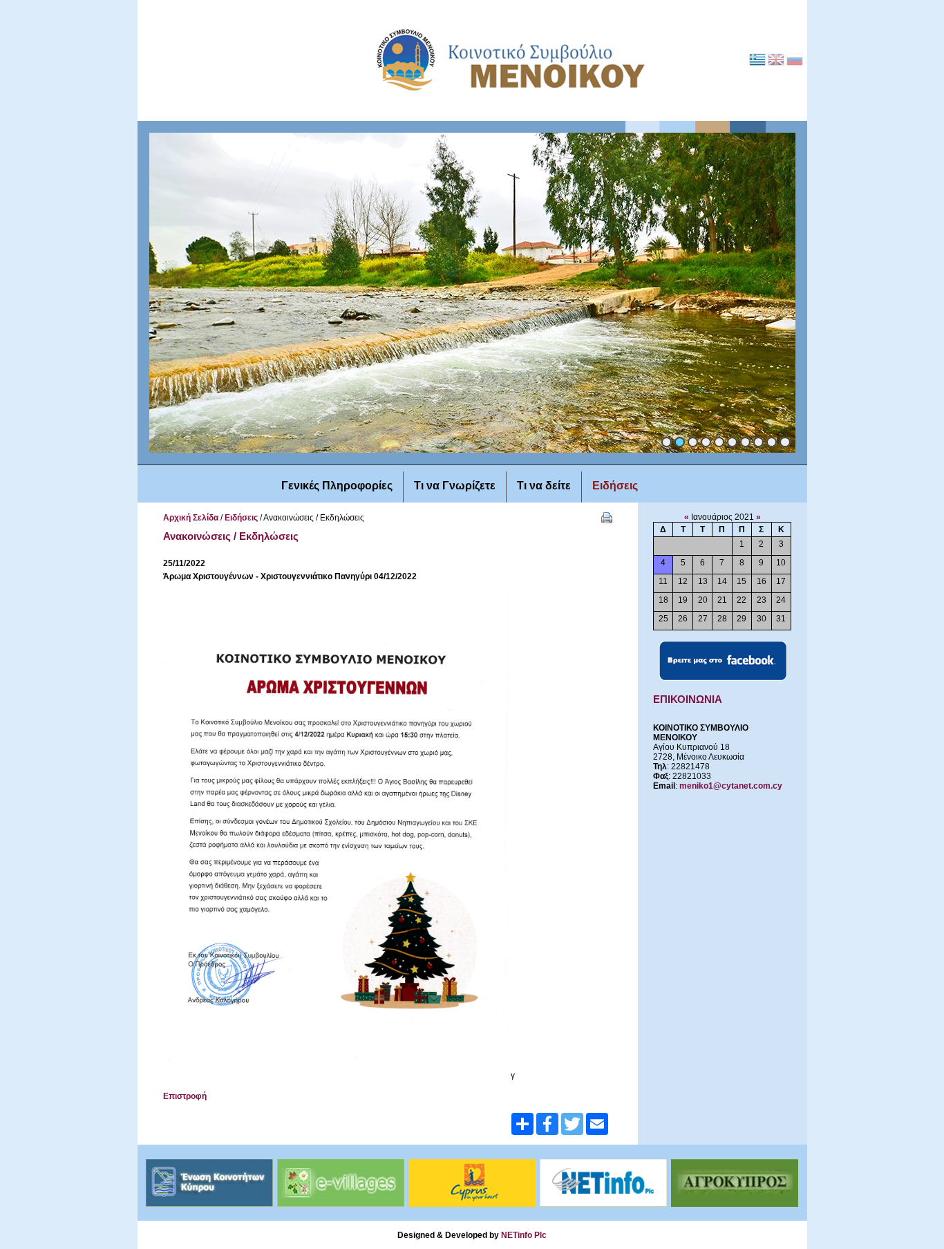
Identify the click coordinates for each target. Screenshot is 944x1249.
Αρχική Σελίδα (190, 518)
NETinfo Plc (524, 1235)
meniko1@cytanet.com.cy (730, 786)
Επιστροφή (185, 1096)
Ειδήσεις (241, 518)
